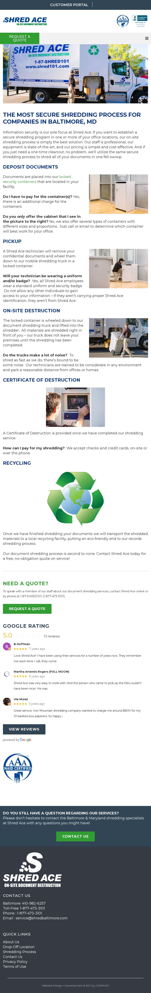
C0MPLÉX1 (102, 985)
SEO (88, 985)
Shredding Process (19, 952)
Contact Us (12, 957)
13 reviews (52, 636)
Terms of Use (14, 966)
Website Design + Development (62, 985)
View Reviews (24, 729)
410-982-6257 (34, 903)
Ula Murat (21, 699)
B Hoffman (22, 644)
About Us (11, 942)
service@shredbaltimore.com (42, 918)
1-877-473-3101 (54, 596)
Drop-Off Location (19, 947)
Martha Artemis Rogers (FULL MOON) (41, 671)
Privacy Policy (15, 962)
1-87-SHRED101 (31, 596)
